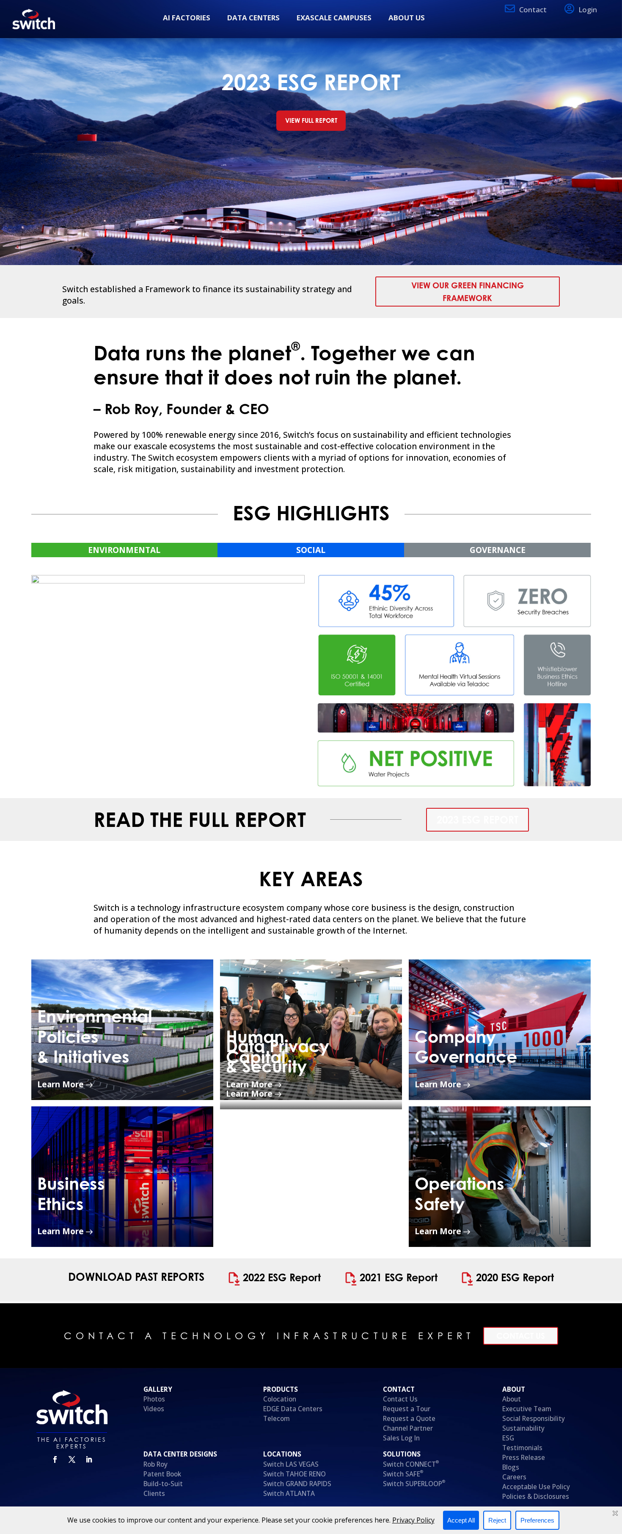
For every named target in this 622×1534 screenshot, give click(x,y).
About (511, 1399)
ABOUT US (406, 17)
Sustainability (523, 1428)
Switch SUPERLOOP (414, 1483)
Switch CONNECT (411, 1464)
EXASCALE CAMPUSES (334, 17)
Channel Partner (408, 1428)
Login (587, 9)
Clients (154, 1493)
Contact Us (520, 1336)
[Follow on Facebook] (55, 1459)
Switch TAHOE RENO (295, 1474)
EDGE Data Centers (292, 1408)
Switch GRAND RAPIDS (297, 1483)
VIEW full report (311, 120)
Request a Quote (409, 1418)
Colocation (279, 1399)
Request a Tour (406, 1408)
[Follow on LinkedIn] (89, 1459)
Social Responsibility (533, 1418)
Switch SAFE (403, 1474)
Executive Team (526, 1408)
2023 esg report (477, 819)
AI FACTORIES (186, 17)
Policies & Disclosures (535, 1496)
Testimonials (522, 1447)
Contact (533, 9)
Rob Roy (155, 1464)
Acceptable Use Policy (536, 1486)
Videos (153, 1408)
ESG (508, 1438)
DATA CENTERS (253, 17)
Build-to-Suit (163, 1483)
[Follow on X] (72, 1459)
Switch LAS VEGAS (291, 1464)
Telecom (276, 1418)
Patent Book (163, 1474)
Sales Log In (401, 1438)
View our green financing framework (467, 291)
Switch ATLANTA (289, 1493)
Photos (154, 1399)
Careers (514, 1477)
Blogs (510, 1467)
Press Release (523, 1457)
